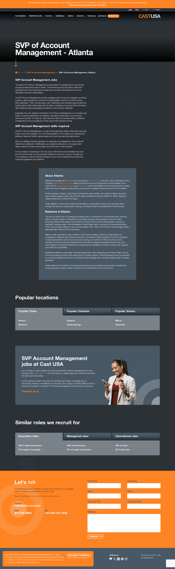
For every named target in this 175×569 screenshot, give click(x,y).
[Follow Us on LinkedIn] (118, 559)
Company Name (134, 502)
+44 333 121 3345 (56, 513)
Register (158, 10)
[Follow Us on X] (114, 559)
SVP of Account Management (41, 73)
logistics (71, 186)
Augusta (71, 321)
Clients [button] (70, 16)
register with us (40, 373)
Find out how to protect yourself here (87, 5)
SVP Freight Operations (30, 446)
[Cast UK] (136, 10)
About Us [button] (80, 16)
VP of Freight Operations (79, 450)
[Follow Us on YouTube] (110, 559)
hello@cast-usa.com (27, 506)
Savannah (120, 325)
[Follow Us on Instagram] (126, 559)
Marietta (22, 325)
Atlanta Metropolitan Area (63, 183)
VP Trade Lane (122, 450)
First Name (93, 481)
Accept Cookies (79, 555)
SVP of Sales (121, 446)
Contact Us (112, 16)
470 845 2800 (22, 513)
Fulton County (94, 181)
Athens (21, 321)
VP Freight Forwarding (29, 450)
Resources (92, 16)
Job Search (102, 16)
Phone (130, 491)
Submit (94, 536)
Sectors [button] (48, 16)
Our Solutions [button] (20, 16)
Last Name (132, 481)
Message (92, 512)
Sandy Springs (74, 325)
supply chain (61, 186)
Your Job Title (94, 502)
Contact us (29, 391)
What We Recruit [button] (35, 16)
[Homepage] (130, 10)
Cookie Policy (33, 562)
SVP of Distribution (76, 446)
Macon (118, 321)
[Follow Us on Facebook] (122, 559)
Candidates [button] (60, 16)
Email (90, 491)
